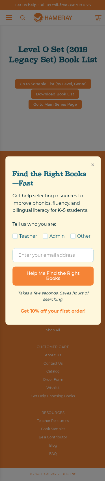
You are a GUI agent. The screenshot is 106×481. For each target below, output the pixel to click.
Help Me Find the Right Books (53, 276)
